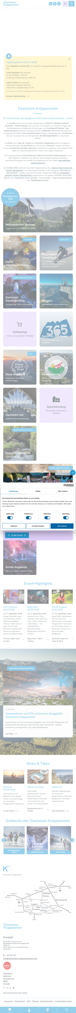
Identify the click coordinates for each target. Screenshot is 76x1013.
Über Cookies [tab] (63, 491)
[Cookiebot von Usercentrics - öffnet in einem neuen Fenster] (65, 485)
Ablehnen (14, 526)
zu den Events (17, 535)
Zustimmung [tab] (13, 491)
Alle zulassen (62, 526)
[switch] (28, 517)
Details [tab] (38, 491)
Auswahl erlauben (38, 526)
